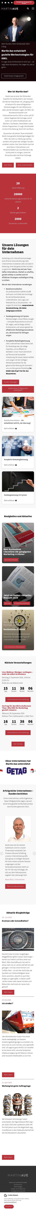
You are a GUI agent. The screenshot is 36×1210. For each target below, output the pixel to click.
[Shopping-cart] (11, 2)
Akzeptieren (9, 1206)
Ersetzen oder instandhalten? (15, 921)
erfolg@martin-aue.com (18, 1191)
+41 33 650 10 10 (20, 1189)
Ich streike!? (7, 1003)
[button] (28, 8)
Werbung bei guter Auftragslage (16, 1086)
